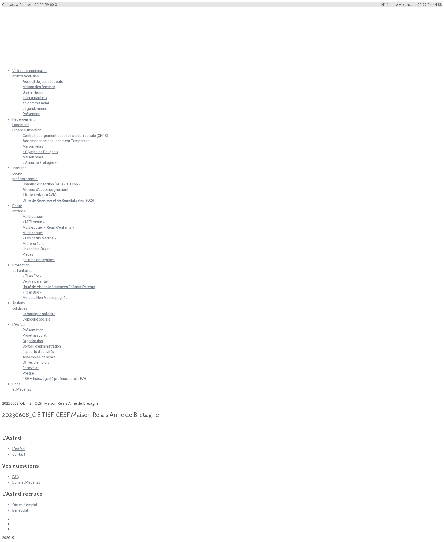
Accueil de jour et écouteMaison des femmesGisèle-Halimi (43, 87)
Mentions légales (75, 537)
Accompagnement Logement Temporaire (56, 141)
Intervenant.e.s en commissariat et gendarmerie (36, 103)
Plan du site (102, 537)
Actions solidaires (19, 305)
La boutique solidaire (39, 314)
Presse (28, 373)
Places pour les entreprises (39, 257)
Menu (7, 62)
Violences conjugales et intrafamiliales (29, 73)
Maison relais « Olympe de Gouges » (40, 149)
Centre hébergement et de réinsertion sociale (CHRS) (65, 135)
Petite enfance (19, 208)
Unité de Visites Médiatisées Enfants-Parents (59, 287)
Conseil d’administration (42, 346)
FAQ (15, 477)
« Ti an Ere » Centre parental (35, 278)
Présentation (33, 330)
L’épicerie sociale (36, 319)
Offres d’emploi (24, 505)
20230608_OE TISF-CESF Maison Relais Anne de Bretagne (50, 426)
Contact (18, 454)
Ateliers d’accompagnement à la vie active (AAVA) (45, 192)
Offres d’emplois (36, 362)
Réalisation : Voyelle (131, 537)
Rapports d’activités (38, 351)
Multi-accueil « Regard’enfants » (48, 227)
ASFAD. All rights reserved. (38, 537)
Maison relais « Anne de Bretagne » (40, 160)
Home (7, 398)
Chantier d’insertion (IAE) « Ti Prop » (51, 184)
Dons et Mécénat (21, 386)
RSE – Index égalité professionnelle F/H (54, 378)
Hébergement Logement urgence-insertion (26, 125)
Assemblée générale (39, 357)
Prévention (31, 114)
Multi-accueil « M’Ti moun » (34, 219)
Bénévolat (31, 368)
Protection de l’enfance (22, 268)
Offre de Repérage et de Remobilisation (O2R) (59, 200)
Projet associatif (36, 335)
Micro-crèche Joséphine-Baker (36, 246)
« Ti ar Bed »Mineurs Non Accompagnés (45, 295)
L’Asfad (18, 324)
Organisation (33, 341)
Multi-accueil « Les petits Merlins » (39, 235)
